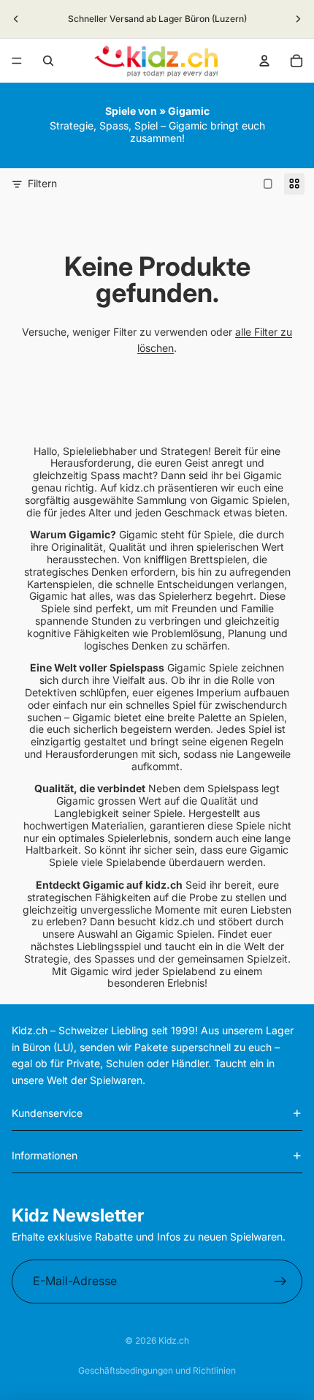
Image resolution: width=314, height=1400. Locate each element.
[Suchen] (48, 61)
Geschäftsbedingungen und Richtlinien (157, 1370)
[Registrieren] (280, 1281)
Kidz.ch (173, 1340)
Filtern (42, 183)
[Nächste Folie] (298, 19)
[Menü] (17, 61)
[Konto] (264, 61)
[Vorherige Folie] (16, 19)
